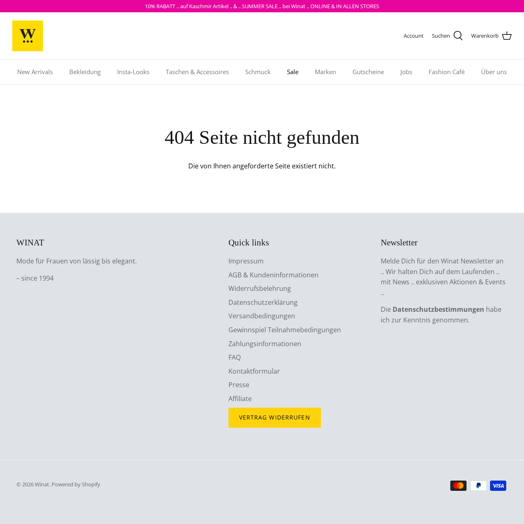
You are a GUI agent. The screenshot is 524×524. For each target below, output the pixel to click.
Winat (42, 484)
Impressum (246, 260)
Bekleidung (85, 72)
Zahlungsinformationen (264, 343)
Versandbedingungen (261, 315)
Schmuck (258, 72)
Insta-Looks (133, 72)
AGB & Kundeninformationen (273, 274)
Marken (325, 72)
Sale (292, 72)
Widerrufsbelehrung (259, 288)
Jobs (406, 72)
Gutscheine (368, 72)
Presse (238, 384)
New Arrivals (35, 72)
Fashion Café (447, 72)
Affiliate (240, 398)
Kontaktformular (254, 371)
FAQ (234, 357)
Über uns (494, 72)
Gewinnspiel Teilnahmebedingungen (284, 329)
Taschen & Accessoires (197, 72)
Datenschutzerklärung (263, 302)
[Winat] (27, 35)
